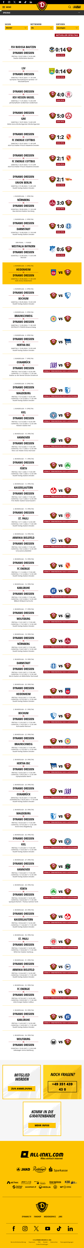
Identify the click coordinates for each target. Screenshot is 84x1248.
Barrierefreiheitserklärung (18, 1242)
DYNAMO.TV (26, 1216)
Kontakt (45, 1242)
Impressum (32, 1242)
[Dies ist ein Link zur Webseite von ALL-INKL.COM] (42, 1155)
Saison (8, 24)
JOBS (60, 1216)
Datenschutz (54, 1242)
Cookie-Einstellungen (42, 1244)
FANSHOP (37, 1216)
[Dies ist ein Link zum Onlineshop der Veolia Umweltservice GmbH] (44, 1187)
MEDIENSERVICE (50, 1216)
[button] (70, 7)
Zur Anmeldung (21, 1088)
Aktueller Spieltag (67, 35)
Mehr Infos (42, 1125)
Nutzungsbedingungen (66, 1242)
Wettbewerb (35, 24)
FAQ (39, 1242)
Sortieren (60, 24)
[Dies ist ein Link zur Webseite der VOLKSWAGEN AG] (55, 1187)
